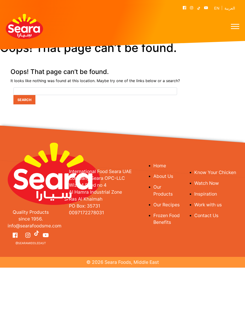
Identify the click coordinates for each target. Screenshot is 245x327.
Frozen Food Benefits (166, 219)
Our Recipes (166, 205)
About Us (163, 176)
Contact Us (206, 215)
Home (159, 166)
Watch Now (206, 183)
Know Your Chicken (215, 172)
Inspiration (205, 194)
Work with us (208, 205)
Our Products (163, 190)
